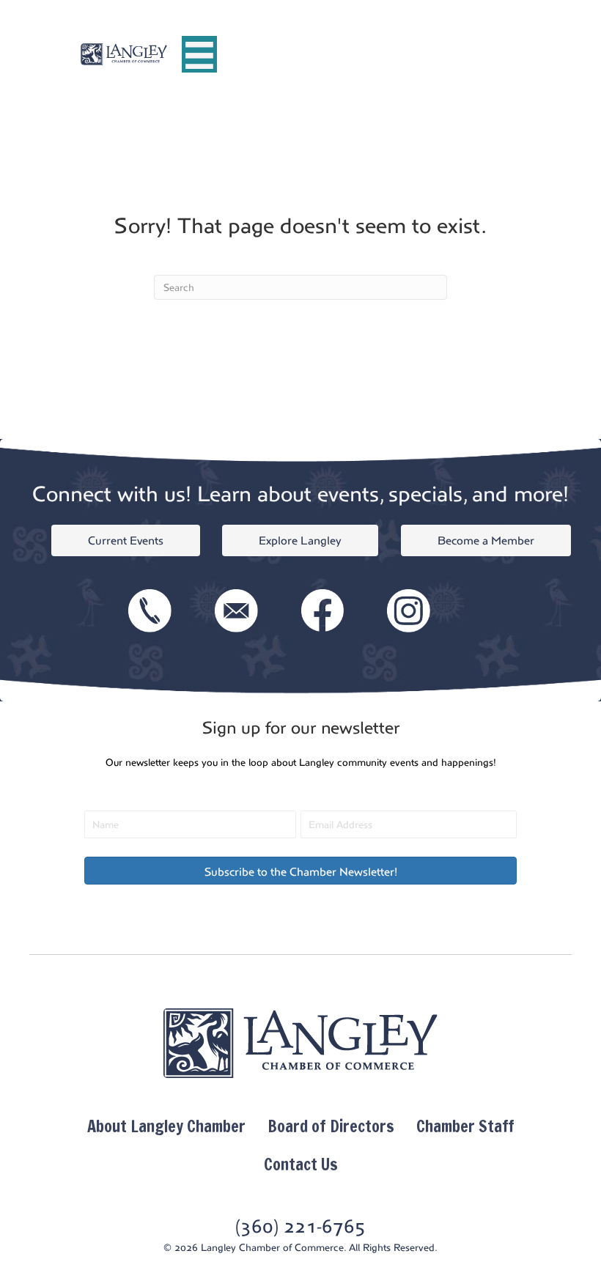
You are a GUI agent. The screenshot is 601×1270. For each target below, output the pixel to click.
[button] (300, 871)
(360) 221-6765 (300, 1226)
